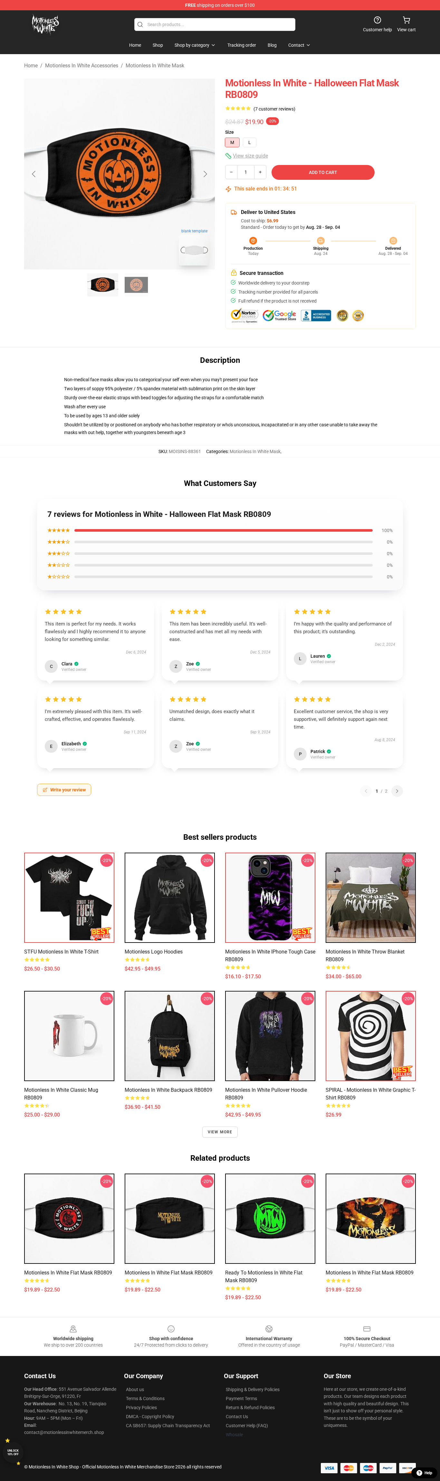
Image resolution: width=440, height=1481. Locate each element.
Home (31, 66)
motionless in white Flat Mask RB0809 (68, 1273)
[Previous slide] (34, 174)
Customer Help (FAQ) (247, 1425)
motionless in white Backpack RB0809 (168, 1090)
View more (220, 1132)
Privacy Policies (141, 1407)
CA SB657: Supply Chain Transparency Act (168, 1425)
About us (135, 1389)
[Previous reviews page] (366, 791)
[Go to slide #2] (136, 284)
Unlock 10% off (13, 1452)
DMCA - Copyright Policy (150, 1416)
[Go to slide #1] (102, 284)
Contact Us (237, 1416)
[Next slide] (205, 174)
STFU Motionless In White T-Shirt (61, 952)
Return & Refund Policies (250, 1407)
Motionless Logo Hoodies (154, 952)
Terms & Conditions (145, 1398)
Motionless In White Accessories (81, 66)
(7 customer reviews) (274, 108)
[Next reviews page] (397, 791)
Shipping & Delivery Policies (253, 1389)
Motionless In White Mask (155, 66)
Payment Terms (241, 1398)
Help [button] (428, 1473)
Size (229, 132)
